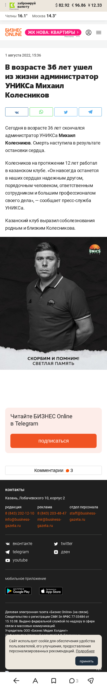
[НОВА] (52, 32)
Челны (11, 16)
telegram (20, 551)
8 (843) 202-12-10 (19, 513)
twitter (66, 543)
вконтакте (22, 543)
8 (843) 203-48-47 (51, 513)
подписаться (53, 441)
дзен (65, 551)
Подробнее (85, 651)
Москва (38, 16)
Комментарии (53, 470)
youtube (20, 560)
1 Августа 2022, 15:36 (23, 55)
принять (86, 661)
